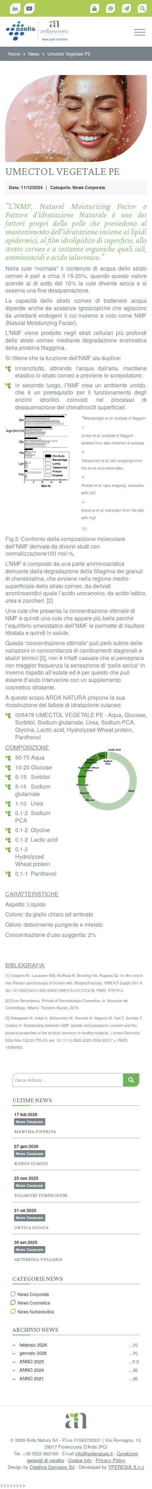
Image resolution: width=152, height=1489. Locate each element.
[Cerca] (142, 8)
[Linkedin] (15, 8)
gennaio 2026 (78, 1352)
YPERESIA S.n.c (126, 1467)
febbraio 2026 (78, 1344)
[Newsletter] (126, 8)
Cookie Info (80, 1460)
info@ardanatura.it (94, 1453)
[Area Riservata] (94, 8)
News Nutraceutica (36, 1311)
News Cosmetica (34, 1303)
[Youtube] (29, 8)
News (33, 53)
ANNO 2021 (78, 1378)
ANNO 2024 (78, 1369)
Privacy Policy (110, 1460)
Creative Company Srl (52, 1467)
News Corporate (33, 1294)
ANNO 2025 (78, 1361)
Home (14, 53)
